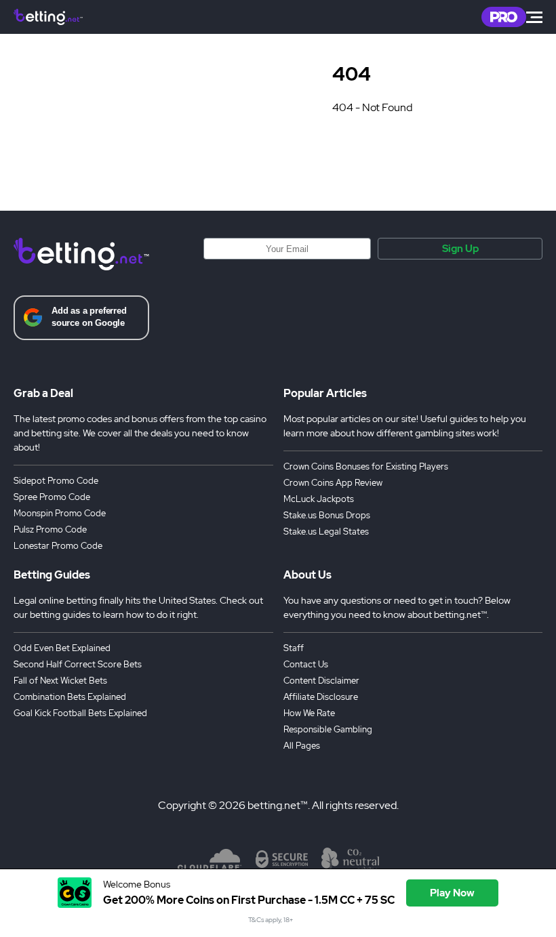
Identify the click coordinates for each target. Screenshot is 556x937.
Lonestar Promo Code (58, 545)
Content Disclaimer (321, 680)
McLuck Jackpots (318, 499)
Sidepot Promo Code (56, 480)
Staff (293, 648)
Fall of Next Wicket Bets (60, 680)
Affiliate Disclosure (320, 697)
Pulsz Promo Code (50, 529)
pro (503, 17)
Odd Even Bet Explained (62, 648)
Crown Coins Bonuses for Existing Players (365, 466)
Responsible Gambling (327, 729)
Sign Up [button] (460, 248)
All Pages (301, 745)
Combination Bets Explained (70, 697)
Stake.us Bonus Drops (326, 515)
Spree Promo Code (52, 497)
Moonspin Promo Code (60, 513)
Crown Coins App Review (332, 482)
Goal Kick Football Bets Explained (80, 713)
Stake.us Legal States (326, 531)
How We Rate (309, 713)
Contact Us (305, 664)
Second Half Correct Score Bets (78, 664)
